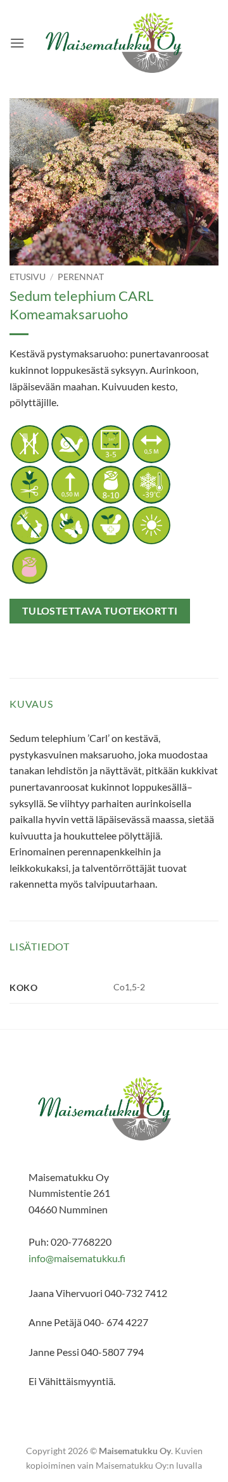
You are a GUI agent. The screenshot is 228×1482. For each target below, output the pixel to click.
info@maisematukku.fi (76, 1258)
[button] (17, 42)
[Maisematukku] (114, 43)
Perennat (81, 277)
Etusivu (28, 277)
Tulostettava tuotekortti (100, 610)
